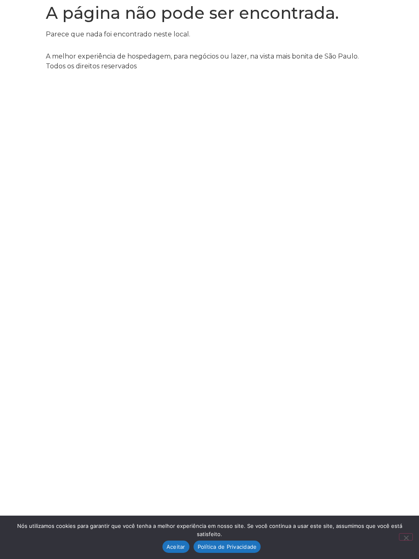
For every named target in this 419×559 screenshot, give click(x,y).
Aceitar (176, 546)
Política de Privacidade (227, 546)
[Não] (406, 537)
